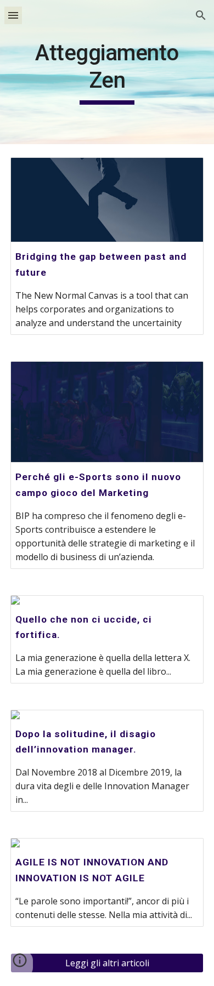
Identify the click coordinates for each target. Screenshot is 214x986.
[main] (107, 72)
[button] (13, 15)
